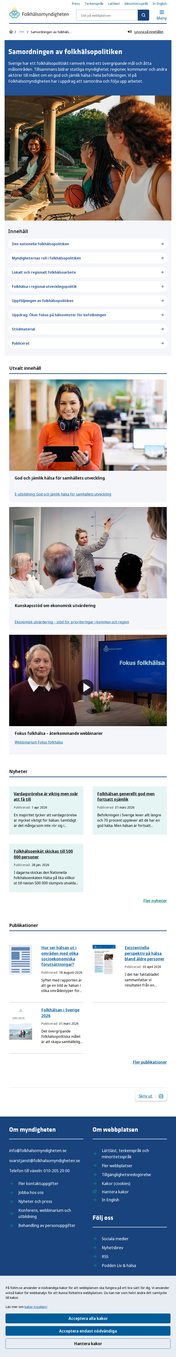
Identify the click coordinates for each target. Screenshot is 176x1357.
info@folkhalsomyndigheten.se (37, 1150)
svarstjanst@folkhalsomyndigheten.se (44, 1160)
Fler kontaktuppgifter (38, 1183)
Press (76, 3)
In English (160, 3)
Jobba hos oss (31, 1192)
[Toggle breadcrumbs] (21, 32)
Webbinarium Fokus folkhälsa (39, 742)
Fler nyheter (155, 900)
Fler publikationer (150, 1062)
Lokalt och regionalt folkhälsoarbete (44, 272)
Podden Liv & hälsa (119, 1265)
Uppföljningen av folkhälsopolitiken (42, 300)
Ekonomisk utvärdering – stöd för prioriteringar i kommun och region (72, 621)
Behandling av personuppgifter (46, 1225)
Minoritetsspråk (136, 3)
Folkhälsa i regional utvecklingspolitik (44, 286)
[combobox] (112, 15)
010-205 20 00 (57, 1170)
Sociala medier (115, 1238)
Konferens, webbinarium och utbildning (44, 1213)
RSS (105, 1256)
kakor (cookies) (36, 1306)
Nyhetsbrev (112, 1247)
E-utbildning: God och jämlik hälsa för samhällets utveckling (63, 494)
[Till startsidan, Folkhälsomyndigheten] (39, 13)
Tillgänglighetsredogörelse (126, 1174)
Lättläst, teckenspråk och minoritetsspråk (125, 1153)
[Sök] (143, 15)
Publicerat (21, 343)
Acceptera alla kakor (88, 1318)
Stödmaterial (23, 329)
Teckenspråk (94, 3)
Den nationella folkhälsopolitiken (40, 243)
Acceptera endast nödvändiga (88, 1331)
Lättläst (114, 3)
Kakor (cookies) (116, 1183)
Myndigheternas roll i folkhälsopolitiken (46, 258)
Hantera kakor (88, 1343)
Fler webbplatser (117, 1165)
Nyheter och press (35, 1201)
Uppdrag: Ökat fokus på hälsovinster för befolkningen (59, 314)
